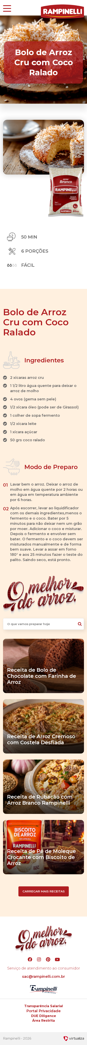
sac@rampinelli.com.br (43, 976)
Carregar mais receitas (43, 891)
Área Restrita (43, 1020)
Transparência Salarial (43, 1006)
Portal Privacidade (43, 1011)
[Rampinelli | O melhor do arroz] (62, 11)
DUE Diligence (43, 1016)
